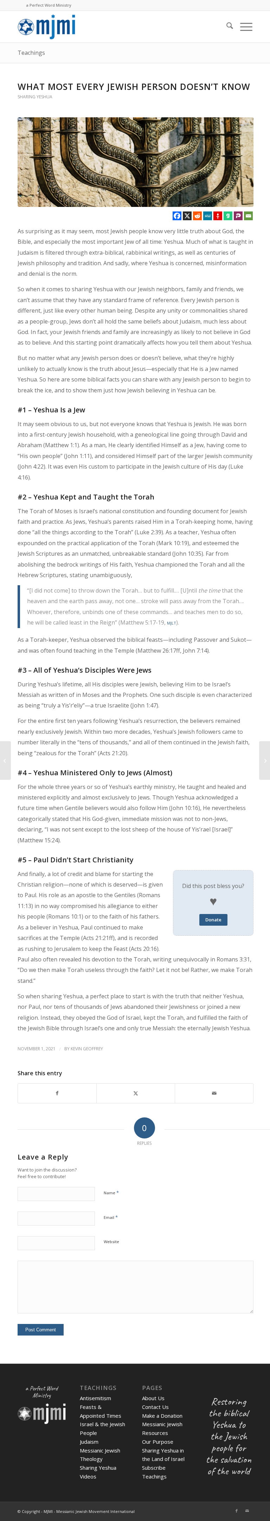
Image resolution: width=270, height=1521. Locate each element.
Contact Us (155, 1406)
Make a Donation (162, 1415)
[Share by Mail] (214, 1093)
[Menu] (242, 27)
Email (111, 1217)
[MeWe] (207, 215)
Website (111, 1241)
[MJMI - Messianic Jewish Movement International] (46, 27)
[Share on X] (136, 1093)
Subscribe (154, 1467)
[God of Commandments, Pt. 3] (5, 760)
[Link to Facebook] (236, 1511)
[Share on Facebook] (57, 1093)
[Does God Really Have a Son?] (264, 760)
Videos (88, 1476)
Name (111, 1192)
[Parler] (238, 215)
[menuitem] (226, 27)
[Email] (248, 215)
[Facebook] (177, 215)
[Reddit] (197, 215)
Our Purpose (157, 1441)
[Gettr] (217, 215)
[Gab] (228, 215)
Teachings (31, 53)
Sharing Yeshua (35, 97)
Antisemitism (95, 1398)
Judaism (89, 1441)
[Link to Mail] (247, 1511)
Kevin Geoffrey (87, 1049)
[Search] (226, 27)
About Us (153, 1398)
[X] (187, 215)
